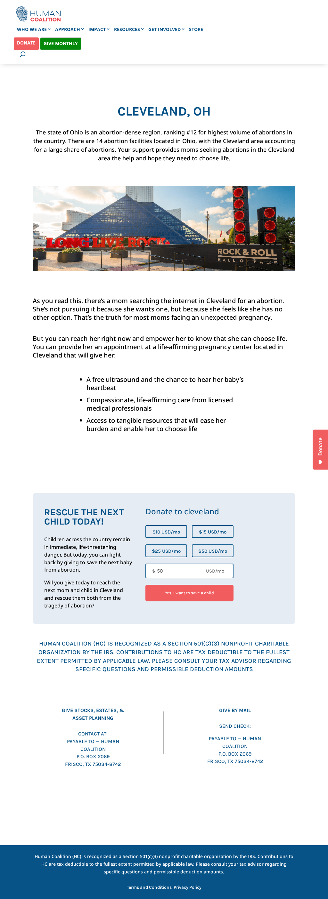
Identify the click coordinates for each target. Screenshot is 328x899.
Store (196, 29)
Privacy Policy (187, 887)
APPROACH (67, 29)
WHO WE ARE (32, 29)
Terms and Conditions (149, 887)
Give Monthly (61, 43)
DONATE (26, 43)
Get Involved (164, 29)
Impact (97, 29)
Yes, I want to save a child (189, 592)
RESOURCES (127, 29)
